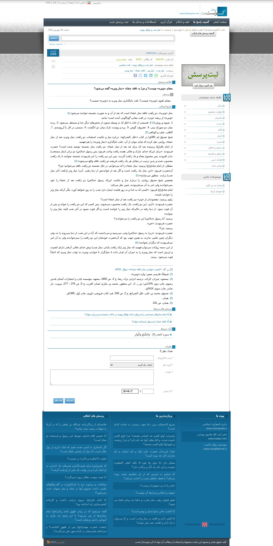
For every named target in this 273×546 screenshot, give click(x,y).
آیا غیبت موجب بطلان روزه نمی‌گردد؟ (86, 477)
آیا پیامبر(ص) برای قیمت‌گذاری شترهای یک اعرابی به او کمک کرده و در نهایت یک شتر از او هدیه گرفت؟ (76, 467)
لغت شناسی (124, 65)
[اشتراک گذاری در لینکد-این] (150, 75)
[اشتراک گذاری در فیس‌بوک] (135, 75)
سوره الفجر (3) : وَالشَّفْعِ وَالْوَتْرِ (152, 334)
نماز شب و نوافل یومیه (142, 65)
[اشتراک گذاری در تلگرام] (145, 75)
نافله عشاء (140, 70)
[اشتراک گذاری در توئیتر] (140, 75)
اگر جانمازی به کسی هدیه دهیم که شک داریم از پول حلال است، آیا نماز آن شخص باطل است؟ (76, 449)
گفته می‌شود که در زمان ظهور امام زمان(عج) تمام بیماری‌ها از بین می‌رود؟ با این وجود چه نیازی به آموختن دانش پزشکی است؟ (76, 515)
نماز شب (160, 70)
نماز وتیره (129, 70)
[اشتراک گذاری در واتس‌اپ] (156, 75)
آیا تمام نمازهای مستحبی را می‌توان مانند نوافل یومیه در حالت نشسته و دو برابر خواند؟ (127, 314)
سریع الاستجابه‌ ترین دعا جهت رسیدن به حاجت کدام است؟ (144, 426)
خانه (223, 30)
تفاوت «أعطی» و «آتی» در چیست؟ (87, 458)
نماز (187, 30)
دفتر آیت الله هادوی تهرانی (212, 436)
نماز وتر (150, 70)
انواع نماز (178, 30)
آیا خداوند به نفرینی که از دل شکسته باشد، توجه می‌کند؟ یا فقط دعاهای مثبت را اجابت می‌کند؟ (144, 476)
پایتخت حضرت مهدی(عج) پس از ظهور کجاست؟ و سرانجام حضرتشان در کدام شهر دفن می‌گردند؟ (76, 529)
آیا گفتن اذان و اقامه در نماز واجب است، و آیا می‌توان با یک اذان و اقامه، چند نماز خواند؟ (144, 520)
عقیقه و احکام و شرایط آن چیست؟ (155, 492)
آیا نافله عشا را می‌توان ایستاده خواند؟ (150, 321)
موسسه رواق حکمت (215, 446)
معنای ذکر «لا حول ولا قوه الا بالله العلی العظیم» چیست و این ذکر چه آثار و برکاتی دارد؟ (144, 464)
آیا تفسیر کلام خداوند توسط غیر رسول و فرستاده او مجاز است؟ (76, 437)
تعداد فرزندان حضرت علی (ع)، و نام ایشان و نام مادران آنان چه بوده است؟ (144, 453)
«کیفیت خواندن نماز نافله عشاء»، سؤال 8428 (138, 269)
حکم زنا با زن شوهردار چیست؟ (157, 485)
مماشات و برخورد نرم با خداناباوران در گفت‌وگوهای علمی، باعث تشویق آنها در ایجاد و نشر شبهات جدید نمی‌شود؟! (76, 488)
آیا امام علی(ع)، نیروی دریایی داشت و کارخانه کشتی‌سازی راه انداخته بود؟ (76, 502)
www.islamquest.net (189, 13)
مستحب (167, 30)
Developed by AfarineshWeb (205, 524)
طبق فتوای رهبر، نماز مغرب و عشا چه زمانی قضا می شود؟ (144, 502)
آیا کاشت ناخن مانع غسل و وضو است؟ (153, 511)
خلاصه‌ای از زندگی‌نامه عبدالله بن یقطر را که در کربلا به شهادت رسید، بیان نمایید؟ (76, 426)
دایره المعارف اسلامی (214, 426)
